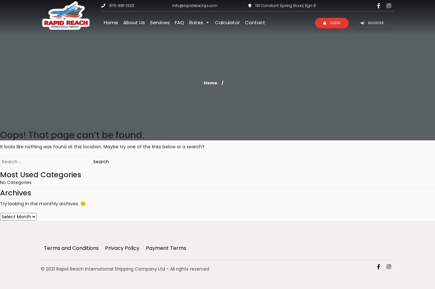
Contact (255, 22)
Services (160, 22)
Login (334, 23)
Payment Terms (166, 248)
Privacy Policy (122, 248)
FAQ (179, 22)
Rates (196, 22)
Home (111, 22)
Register (375, 23)
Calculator (227, 22)
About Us (134, 22)
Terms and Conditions (71, 248)
